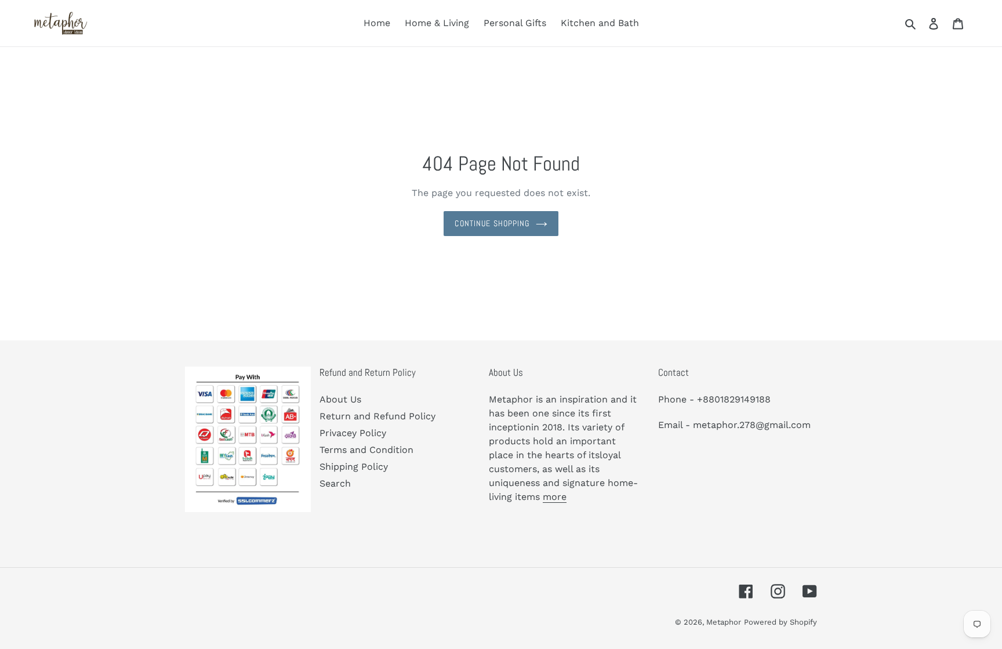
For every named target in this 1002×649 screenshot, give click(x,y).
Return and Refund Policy (377, 416)
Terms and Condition (366, 449)
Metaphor (723, 622)
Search (335, 483)
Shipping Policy (354, 466)
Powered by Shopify (780, 622)
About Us (340, 399)
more (555, 496)
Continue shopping (492, 223)
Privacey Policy (353, 432)
